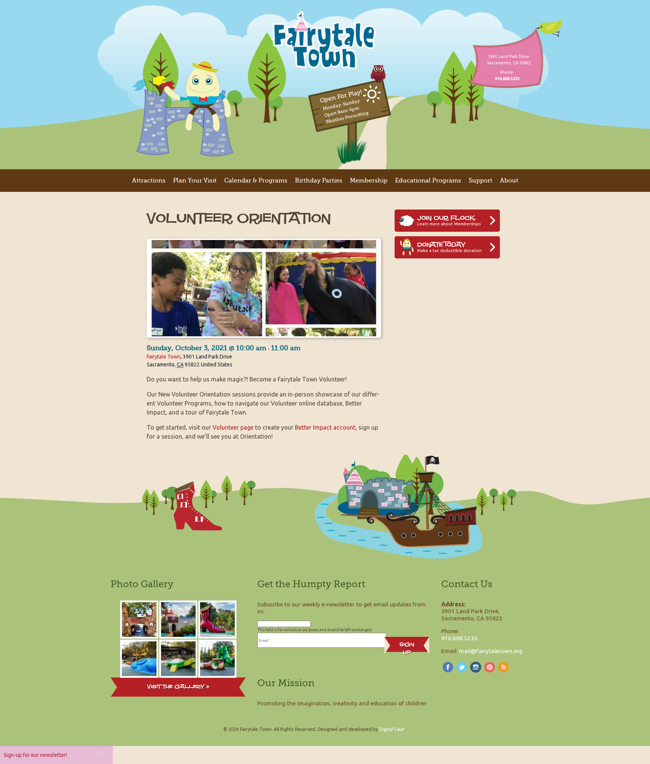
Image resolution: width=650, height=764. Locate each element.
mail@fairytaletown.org (490, 650)
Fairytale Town (164, 357)
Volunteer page (233, 427)
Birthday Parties (318, 180)
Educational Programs (428, 180)
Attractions (149, 180)
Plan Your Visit (195, 180)
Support (480, 180)
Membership (368, 180)
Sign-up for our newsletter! (35, 755)
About (509, 180)
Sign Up (406, 646)
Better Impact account (325, 427)
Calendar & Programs (255, 180)
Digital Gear (391, 729)
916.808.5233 (459, 638)
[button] (100, 754)
